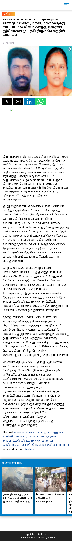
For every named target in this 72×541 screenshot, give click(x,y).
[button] (7, 101)
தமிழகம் (9, 13)
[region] (28, 522)
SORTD (51, 537)
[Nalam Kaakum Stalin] (36, 151)
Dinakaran (29, 449)
